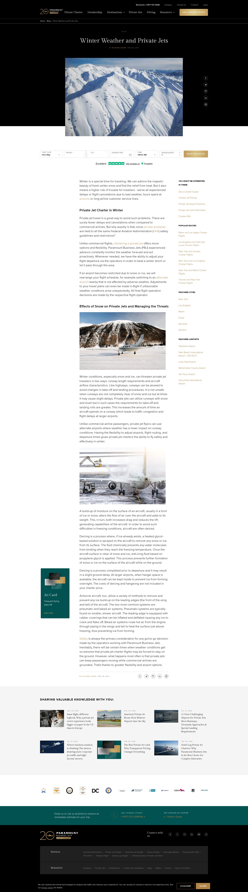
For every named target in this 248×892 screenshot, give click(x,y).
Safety (84, 638)
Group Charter (153, 852)
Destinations (114, 12)
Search (195, 5)
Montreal (183, 324)
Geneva (182, 330)
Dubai (181, 317)
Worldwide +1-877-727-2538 (148, 5)
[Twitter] (206, 84)
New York (183, 299)
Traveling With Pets (190, 852)
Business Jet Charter (134, 852)
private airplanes (155, 227)
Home (42, 21)
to (92, 153)
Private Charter (73, 12)
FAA (156, 231)
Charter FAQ (185, 216)
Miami (181, 311)
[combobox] (74, 155)
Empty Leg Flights (120, 856)
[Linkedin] (206, 98)
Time (140, 152)
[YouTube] (199, 834)
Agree (203, 886)
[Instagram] (206, 91)
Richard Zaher (119, 48)
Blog (49, 21)
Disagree (185, 886)
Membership (94, 12)
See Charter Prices (193, 12)
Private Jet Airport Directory (192, 204)
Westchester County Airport (192, 368)
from (69, 153)
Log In (205, 5)
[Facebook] (206, 78)
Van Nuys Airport (187, 374)
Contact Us (181, 5)
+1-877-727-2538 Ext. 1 (133, 816)
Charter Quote (174, 816)
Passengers (168, 153)
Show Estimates (196, 154)
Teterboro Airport (187, 346)
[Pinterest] (206, 104)
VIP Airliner (87, 856)
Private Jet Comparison (134, 868)
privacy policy (47, 887)
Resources (166, 12)
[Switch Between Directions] (86, 154)
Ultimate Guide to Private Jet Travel (147, 856)
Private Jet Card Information (192, 210)
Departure (117, 153)
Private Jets (135, 12)
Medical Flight (102, 856)
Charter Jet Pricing (188, 197)
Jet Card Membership (92, 852)
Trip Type (46, 152)
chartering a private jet (128, 243)
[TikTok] (206, 834)
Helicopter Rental (171, 852)
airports (85, 199)
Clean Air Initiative (182, 868)
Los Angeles (185, 305)
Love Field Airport (187, 361)
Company (168, 5)
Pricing (151, 12)
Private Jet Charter (113, 852)
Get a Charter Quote (188, 191)
